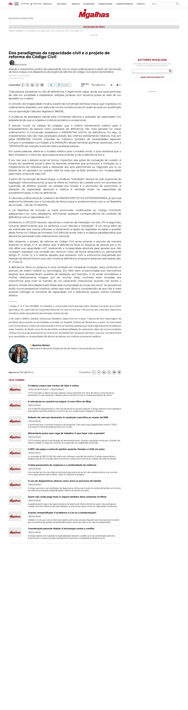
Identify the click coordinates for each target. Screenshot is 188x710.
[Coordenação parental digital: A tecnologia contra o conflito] (18, 536)
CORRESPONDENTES (124, 4)
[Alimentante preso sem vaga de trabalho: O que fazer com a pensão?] (18, 441)
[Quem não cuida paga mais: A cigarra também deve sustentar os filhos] (18, 504)
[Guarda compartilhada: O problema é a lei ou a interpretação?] (18, 520)
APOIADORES (88, 4)
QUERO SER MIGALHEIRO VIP (152, 77)
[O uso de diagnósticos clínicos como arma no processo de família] (18, 488)
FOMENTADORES (105, 4)
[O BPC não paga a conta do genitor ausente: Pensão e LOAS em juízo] (18, 457)
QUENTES (76, 4)
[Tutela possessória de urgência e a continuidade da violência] (18, 473)
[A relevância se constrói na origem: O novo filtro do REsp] (18, 409)
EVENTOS (141, 4)
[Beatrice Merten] (18, 362)
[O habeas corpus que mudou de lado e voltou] (18, 393)
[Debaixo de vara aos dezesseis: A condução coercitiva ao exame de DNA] (18, 425)
